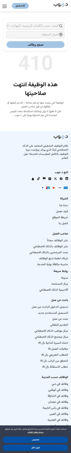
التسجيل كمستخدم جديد (53, 313)
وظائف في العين (59, 414)
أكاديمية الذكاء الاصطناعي (53, 290)
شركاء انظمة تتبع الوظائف (53, 258)
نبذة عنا (63, 205)
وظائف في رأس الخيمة (55, 408)
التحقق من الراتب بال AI (54, 361)
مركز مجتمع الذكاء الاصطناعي (51, 337)
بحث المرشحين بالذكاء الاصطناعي (48, 252)
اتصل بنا (63, 223)
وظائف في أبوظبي (58, 390)
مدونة (64, 278)
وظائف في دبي (60, 384)
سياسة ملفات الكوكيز (35, 432)
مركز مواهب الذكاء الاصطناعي (51, 331)
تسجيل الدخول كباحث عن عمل (50, 307)
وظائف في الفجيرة (58, 420)
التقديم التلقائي (59, 325)
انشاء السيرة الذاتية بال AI (53, 343)
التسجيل (20, 6)
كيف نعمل (62, 211)
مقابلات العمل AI (58, 349)
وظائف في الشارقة (58, 396)
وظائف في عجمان (58, 402)
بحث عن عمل (60, 319)
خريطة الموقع (60, 217)
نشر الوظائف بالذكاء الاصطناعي (50, 246)
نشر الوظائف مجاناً (57, 240)
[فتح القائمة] (5, 6)
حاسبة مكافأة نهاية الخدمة (52, 264)
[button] (35, 440)
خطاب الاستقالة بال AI (55, 367)
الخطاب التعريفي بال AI (54, 355)
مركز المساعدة (60, 284)
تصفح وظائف (36, 44)
